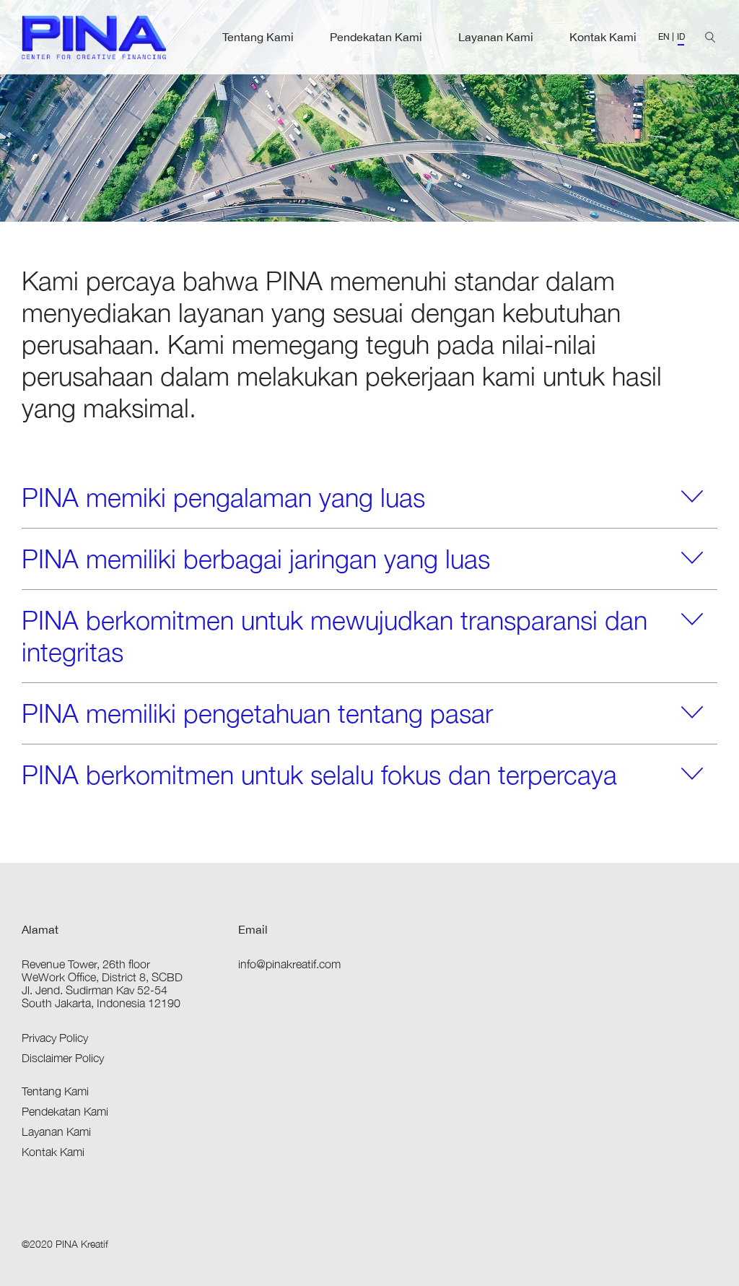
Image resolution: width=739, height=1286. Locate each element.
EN (664, 37)
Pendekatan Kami (376, 36)
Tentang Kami (258, 36)
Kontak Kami (603, 36)
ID (681, 37)
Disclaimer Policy (63, 1057)
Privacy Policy (55, 1037)
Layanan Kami (495, 36)
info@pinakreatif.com (289, 963)
